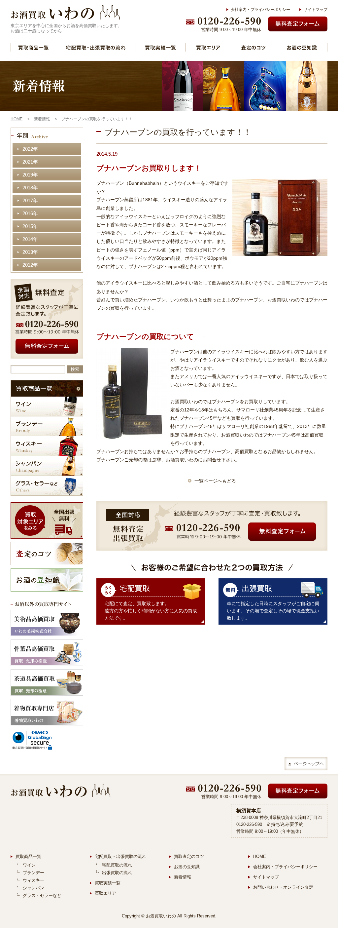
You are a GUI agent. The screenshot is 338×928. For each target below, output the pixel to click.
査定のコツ (253, 47)
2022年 (30, 149)
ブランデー (47, 426)
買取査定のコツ (189, 856)
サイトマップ (315, 9)
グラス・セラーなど (47, 485)
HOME (259, 856)
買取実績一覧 (160, 47)
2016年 (30, 213)
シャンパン (47, 466)
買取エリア (208, 47)
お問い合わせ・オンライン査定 (283, 887)
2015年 (30, 226)
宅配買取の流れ (117, 865)
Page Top (306, 763)
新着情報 (182, 876)
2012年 (30, 265)
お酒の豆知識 (301, 47)
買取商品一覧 (33, 47)
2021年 (30, 162)
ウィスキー (47, 446)
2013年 (30, 252)
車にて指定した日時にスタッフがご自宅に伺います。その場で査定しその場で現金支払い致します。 (273, 611)
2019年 (30, 174)
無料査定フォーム (297, 24)
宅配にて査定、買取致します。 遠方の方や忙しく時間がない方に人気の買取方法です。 (151, 611)
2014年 (30, 239)
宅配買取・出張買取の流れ (96, 47)
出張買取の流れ (117, 872)
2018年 (30, 187)
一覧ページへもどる (215, 480)
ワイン (47, 406)
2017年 (30, 200)
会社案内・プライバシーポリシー (260, 9)
